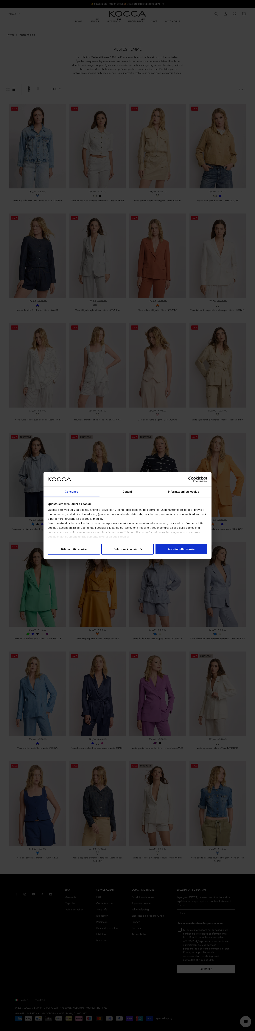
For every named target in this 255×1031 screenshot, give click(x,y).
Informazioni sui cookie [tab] (183, 491)
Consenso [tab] (71, 491)
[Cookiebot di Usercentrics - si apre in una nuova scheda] (191, 479)
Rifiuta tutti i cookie (74, 549)
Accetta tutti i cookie (181, 549)
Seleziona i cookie (125, 549)
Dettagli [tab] (127, 491)
